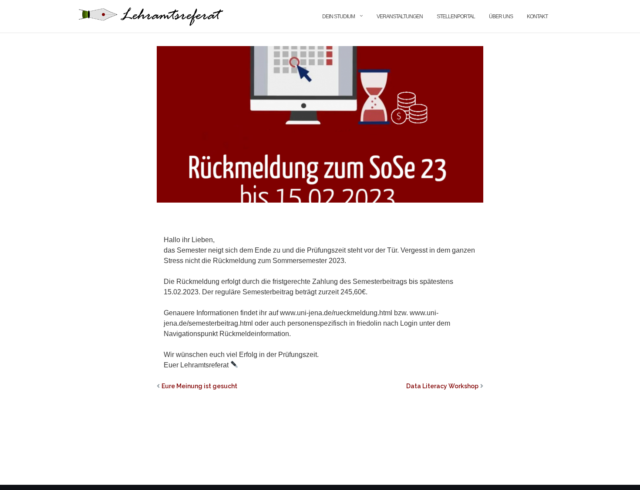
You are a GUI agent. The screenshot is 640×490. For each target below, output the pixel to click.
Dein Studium (338, 16)
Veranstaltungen (400, 16)
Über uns (501, 16)
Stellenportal (456, 16)
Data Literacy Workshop (442, 386)
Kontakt (537, 16)
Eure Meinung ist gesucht (199, 386)
